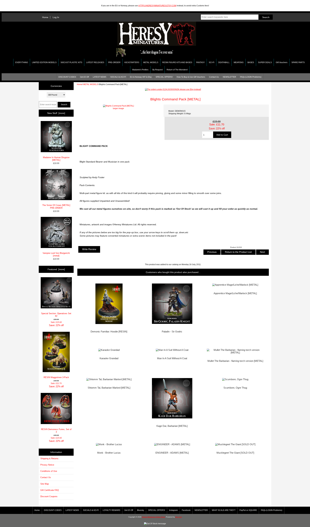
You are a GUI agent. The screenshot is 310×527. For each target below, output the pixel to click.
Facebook (186, 510)
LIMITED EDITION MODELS (44, 62)
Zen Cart (178, 517)
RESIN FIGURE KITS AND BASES (177, 62)
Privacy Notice (47, 465)
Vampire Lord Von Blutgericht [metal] (56, 254)
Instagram (173, 510)
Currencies (56, 86)
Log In (56, 17)
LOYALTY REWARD (111, 510)
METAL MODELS (90, 84)
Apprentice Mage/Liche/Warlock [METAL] (235, 293)
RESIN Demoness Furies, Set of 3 (56, 430)
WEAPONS (238, 62)
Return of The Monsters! (177, 70)
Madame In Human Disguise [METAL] (56, 158)
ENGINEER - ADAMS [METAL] (172, 452)
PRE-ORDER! (114, 62)
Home (45, 17)
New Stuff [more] (56, 113)
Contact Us (214, 77)
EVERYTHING (21, 62)
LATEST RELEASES (95, 62)
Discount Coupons (48, 496)
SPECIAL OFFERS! (164, 77)
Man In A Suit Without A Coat (172, 358)
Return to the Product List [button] (238, 252)
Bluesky (140, 510)
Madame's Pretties (140, 70)
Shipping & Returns (49, 458)
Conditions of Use (48, 471)
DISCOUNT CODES (67, 77)
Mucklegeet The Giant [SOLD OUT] (235, 452)
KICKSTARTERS (131, 62)
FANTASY (200, 62)
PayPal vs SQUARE (248, 510)
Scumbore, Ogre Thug (235, 387)
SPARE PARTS (298, 62)
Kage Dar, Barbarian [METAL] (172, 426)
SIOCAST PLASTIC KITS (71, 62)
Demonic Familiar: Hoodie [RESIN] (109, 331)
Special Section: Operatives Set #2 (56, 314)
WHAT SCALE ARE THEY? (223, 510)
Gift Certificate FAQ (49, 490)
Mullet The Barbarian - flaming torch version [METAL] (235, 361)
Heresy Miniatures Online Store (153, 517)
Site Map (44, 484)
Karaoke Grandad (109, 358)
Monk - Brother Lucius (109, 452)
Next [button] (262, 252)
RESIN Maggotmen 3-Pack (56, 377)
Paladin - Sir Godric (172, 331)
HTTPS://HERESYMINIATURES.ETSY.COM (157, 6)
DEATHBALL (224, 62)
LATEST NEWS (99, 77)
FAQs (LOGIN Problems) (250, 77)
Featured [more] (56, 269)
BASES (251, 62)
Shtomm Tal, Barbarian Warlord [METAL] (109, 387)
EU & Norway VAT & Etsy (141, 77)
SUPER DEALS (265, 62)
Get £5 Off (84, 77)
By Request (157, 70)
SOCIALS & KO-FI (118, 77)
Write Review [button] (89, 249)
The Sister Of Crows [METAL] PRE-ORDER (56, 206)
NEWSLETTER (229, 77)
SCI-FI (211, 62)
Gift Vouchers (281, 62)
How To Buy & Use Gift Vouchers (191, 77)
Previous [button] (212, 252)
